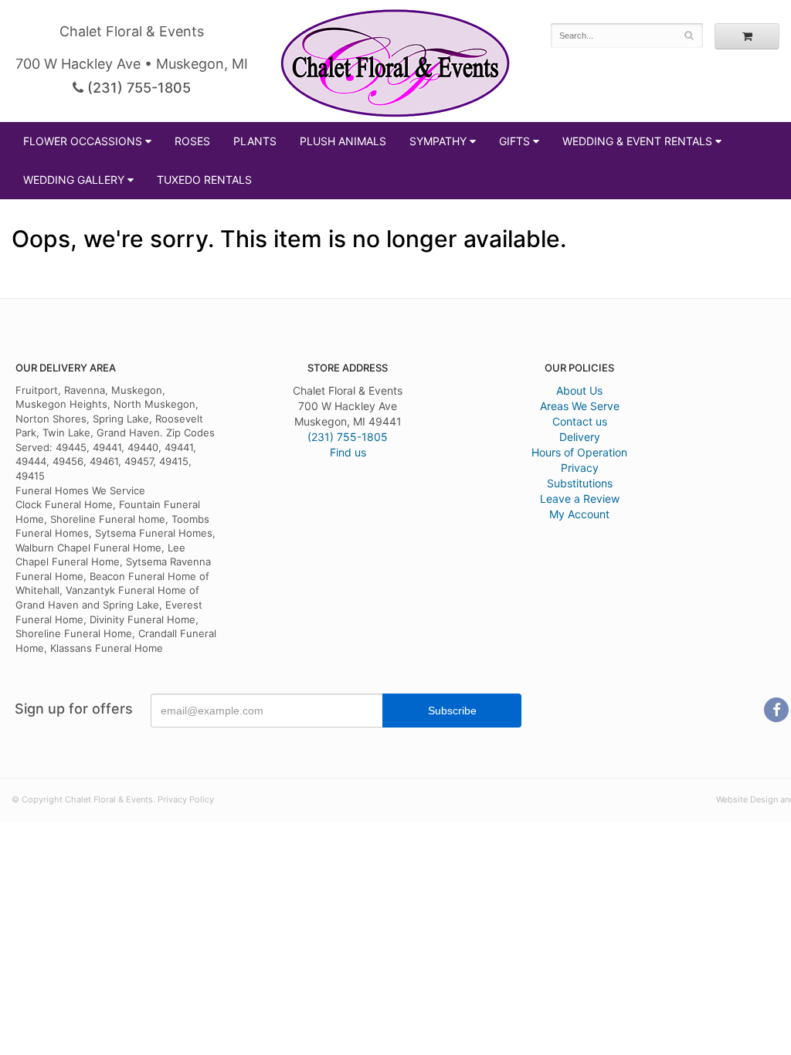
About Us (579, 390)
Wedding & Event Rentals (637, 141)
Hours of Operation (579, 452)
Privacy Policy (186, 799)
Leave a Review (580, 498)
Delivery (579, 436)
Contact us (579, 421)
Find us (348, 452)
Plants (255, 141)
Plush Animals (343, 141)
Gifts (514, 141)
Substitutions (580, 483)
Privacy (580, 467)
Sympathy (438, 141)
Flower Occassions (82, 141)
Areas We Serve (580, 405)
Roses (192, 141)
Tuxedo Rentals (204, 179)
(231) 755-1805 (137, 88)
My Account (579, 514)
